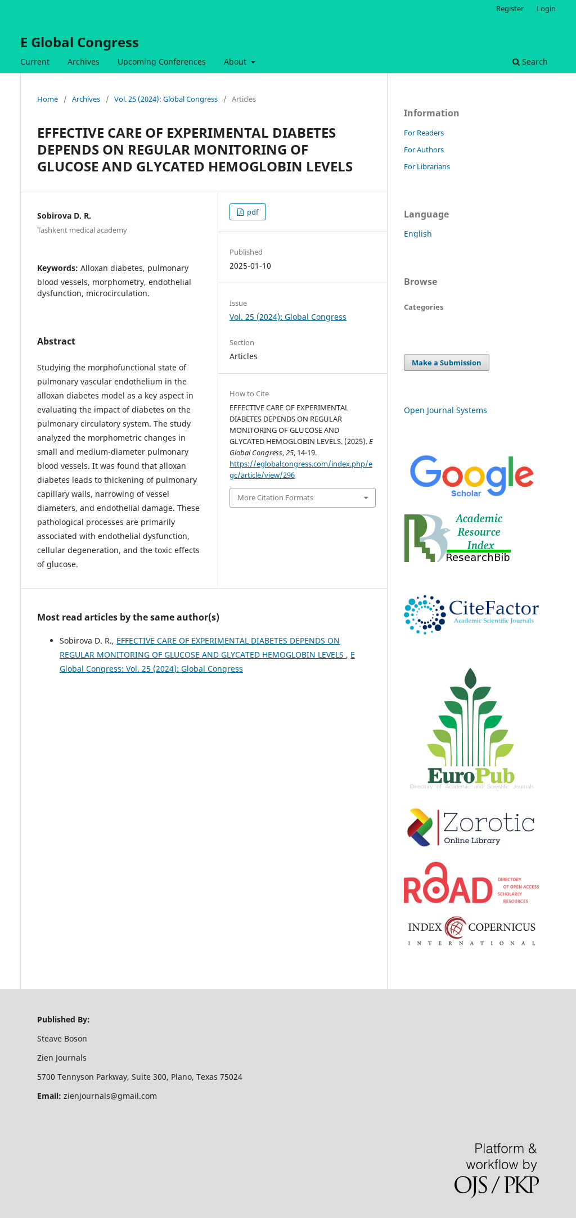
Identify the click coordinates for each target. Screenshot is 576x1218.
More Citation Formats (275, 497)
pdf (251, 212)
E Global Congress (79, 42)
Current (35, 61)
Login (546, 8)
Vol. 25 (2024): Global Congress (166, 99)
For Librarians (427, 166)
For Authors (424, 149)
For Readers (424, 133)
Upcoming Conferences (162, 61)
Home (47, 99)
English (418, 233)
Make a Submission (447, 362)
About (236, 61)
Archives (84, 61)
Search (534, 61)
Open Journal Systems (445, 410)
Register (510, 8)
